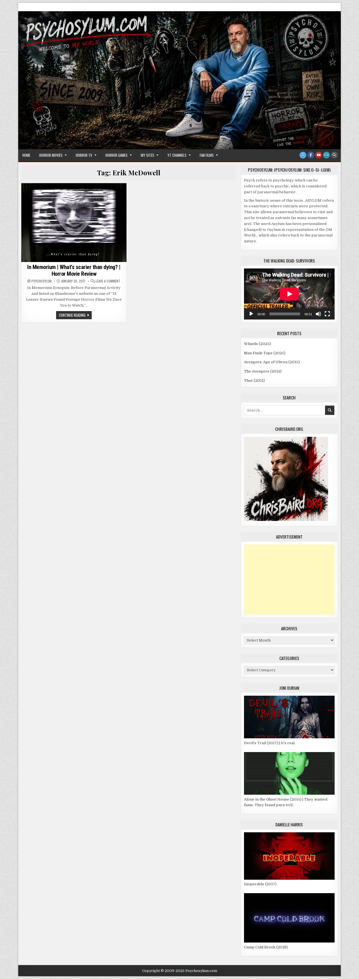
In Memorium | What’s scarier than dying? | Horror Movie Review (73, 270)
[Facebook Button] (310, 155)
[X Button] (303, 155)
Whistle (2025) (257, 344)
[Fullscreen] (327, 314)
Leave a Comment (108, 281)
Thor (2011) (254, 380)
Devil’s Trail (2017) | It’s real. (269, 743)
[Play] (251, 314)
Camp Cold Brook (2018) (266, 947)
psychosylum (41, 281)
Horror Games (116, 155)
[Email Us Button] (326, 155)
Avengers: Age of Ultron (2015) (272, 362)
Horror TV (84, 155)
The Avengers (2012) (263, 371)
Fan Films (207, 155)
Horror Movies (51, 155)
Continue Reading (75, 315)
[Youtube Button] (318, 155)
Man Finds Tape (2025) (265, 353)
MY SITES (147, 155)
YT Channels (177, 155)
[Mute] (318, 314)
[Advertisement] (289, 579)
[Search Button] (334, 155)
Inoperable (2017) (260, 884)
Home (26, 155)
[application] (289, 294)
